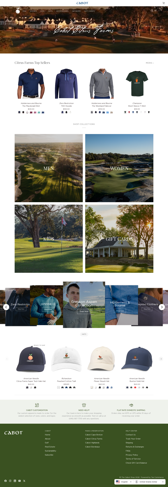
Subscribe (49, 455)
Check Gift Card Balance (136, 463)
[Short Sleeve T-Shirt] (137, 83)
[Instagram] (10, 481)
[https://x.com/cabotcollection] (24, 481)
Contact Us (131, 435)
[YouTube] (19, 481)
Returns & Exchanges (135, 447)
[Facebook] (5, 481)
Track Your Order (133, 439)
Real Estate (50, 447)
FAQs (128, 451)
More (149, 63)
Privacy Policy (132, 455)
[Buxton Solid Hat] (137, 358)
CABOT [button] (48, 431)
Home (47, 435)
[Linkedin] (15, 481)
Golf (47, 443)
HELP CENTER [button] (131, 431)
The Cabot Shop (128, 477)
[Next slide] (162, 307)
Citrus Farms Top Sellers (32, 62)
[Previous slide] (6, 307)
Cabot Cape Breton (94, 435)
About (47, 439)
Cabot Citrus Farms (93, 439)
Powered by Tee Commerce (152, 477)
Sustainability (50, 451)
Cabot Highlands (92, 443)
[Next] (161, 359)
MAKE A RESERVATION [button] (94, 431)
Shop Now (21, 309)
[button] (24, 11)
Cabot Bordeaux (92, 447)
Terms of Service (133, 459)
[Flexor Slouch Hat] (101, 358)
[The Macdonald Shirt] (31, 83)
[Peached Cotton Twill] (66, 358)
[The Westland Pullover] (101, 83)
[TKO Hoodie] (66, 83)
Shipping (129, 443)
